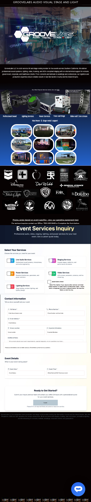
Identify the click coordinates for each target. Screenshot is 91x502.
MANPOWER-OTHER (57, 282)
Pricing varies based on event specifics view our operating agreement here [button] (46, 220)
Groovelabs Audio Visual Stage (45, 2)
